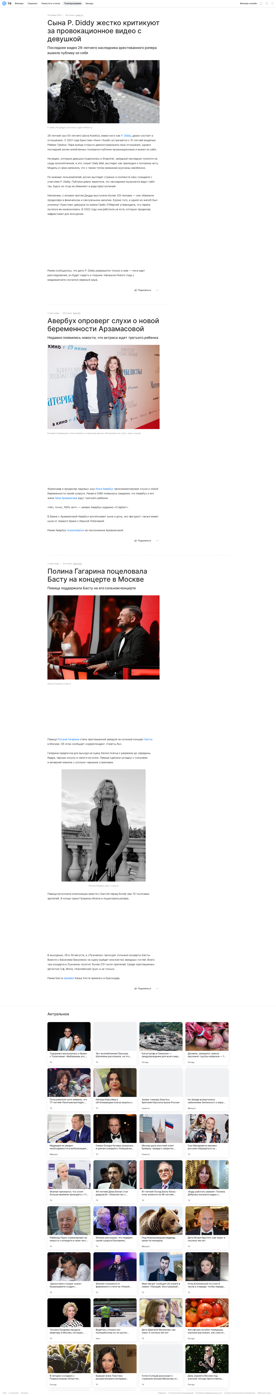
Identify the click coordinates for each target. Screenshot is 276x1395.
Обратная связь (264, 1393)
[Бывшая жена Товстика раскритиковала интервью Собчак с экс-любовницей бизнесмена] (115, 1366)
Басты (148, 739)
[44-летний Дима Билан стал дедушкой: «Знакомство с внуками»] (115, 1181)
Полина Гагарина (68, 739)
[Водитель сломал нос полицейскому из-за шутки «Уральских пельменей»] (115, 1319)
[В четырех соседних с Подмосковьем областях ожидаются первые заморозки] (69, 1366)
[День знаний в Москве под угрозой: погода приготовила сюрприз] (207, 1366)
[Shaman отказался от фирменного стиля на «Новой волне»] (115, 1273)
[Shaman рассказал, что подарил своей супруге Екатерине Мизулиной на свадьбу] (115, 1227)
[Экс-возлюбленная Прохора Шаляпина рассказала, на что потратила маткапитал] (115, 1043)
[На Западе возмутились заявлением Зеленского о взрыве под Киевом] (207, 1089)
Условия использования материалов (239, 1393)
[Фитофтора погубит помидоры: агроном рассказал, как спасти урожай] (207, 1319)
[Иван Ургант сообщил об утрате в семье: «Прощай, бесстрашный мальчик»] (161, 1273)
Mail (4, 1393)
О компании (14, 1393)
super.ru (79, 15)
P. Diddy (126, 135)
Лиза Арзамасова (66, 498)
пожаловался (75, 530)
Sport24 (76, 313)
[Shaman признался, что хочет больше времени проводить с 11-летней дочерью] (69, 1181)
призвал (69, 978)
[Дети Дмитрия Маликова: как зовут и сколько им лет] (161, 1319)
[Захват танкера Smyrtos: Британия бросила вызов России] (161, 1089)
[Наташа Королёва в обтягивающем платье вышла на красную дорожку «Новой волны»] (115, 1089)
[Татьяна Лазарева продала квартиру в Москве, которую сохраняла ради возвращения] (69, 1319)
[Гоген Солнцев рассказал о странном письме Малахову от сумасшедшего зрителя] (161, 1366)
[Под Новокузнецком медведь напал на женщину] (161, 1227)
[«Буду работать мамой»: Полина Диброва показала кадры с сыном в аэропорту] (207, 1181)
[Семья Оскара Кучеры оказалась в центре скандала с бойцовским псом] (115, 1135)
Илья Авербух (105, 488)
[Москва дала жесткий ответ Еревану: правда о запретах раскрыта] (161, 1135)
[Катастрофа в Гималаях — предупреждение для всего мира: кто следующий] (161, 1043)
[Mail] (4, 3)
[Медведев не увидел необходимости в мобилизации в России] (69, 1135)
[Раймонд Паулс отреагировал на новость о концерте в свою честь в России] (69, 1227)
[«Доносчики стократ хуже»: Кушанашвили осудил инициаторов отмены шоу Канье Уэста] (69, 1273)
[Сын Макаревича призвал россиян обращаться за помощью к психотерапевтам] (207, 1135)
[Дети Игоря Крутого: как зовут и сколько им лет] (207, 1227)
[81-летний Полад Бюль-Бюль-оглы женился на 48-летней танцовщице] (161, 1181)
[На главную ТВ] (8, 3)
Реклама (24, 1393)
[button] (103, 92)
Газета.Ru (77, 563)
